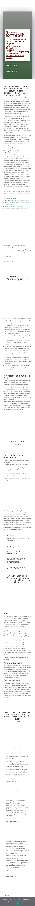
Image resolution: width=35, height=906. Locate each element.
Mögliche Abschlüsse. (16, 206)
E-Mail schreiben (11, 71)
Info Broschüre (11, 65)
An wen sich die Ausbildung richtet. (20, 200)
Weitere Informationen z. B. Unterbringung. (16, 208)
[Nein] (33, 901)
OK (18, 903)
